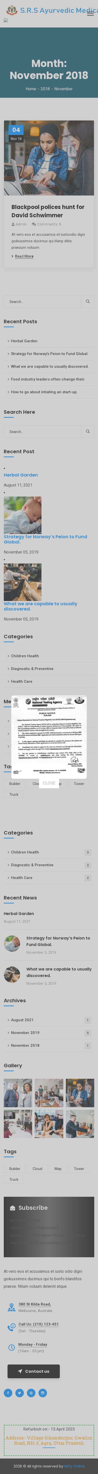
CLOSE (49, 783)
